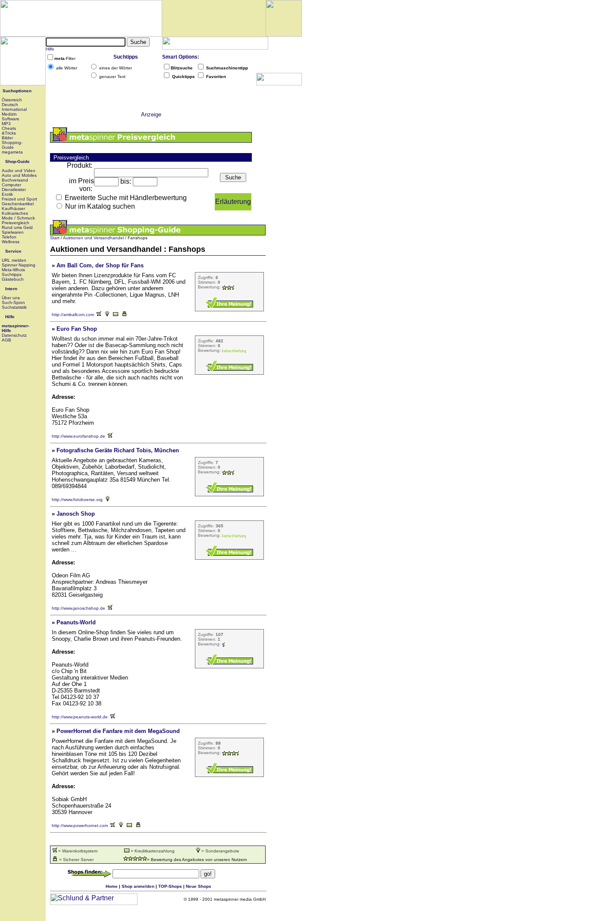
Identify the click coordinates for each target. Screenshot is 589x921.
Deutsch (10, 104)
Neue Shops (198, 886)
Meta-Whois (13, 269)
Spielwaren (13, 232)
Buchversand (15, 180)
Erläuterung (233, 201)
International (14, 109)
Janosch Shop (75, 514)
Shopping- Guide (12, 145)
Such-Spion (13, 302)
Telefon (9, 237)
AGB (6, 340)
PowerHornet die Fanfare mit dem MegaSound (118, 731)
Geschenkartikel (18, 203)
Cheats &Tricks (9, 130)
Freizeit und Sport (19, 199)
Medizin (9, 114)
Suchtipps (125, 57)
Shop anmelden (138, 886)
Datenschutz (14, 335)
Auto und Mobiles (19, 175)
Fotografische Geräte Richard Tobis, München (117, 450)
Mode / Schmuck (18, 218)
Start (55, 237)
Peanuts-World (76, 622)
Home (112, 886)
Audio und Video (18, 170)
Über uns (11, 297)
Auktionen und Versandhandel (93, 237)
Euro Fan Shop (76, 329)
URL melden (14, 260)
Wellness (10, 241)
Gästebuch (13, 279)
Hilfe (50, 49)
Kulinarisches (15, 213)
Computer (11, 184)
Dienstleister (14, 189)
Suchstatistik (14, 307)
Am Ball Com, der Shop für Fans (100, 265)
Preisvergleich (15, 222)
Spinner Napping (18, 265)
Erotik (7, 194)
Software (10, 118)
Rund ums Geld (17, 227)
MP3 (6, 123)
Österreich (12, 99)
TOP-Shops (170, 886)
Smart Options (179, 57)
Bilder (7, 137)
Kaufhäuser (13, 208)
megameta (12, 152)
